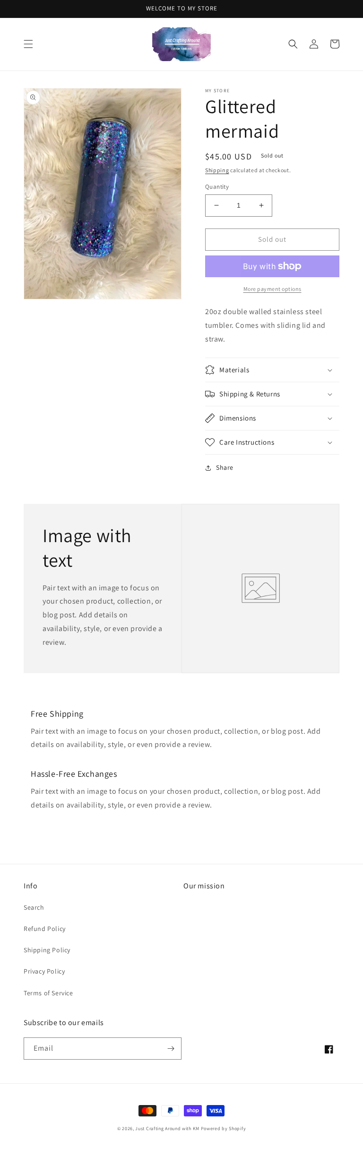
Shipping (217, 170)
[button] (28, 44)
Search (34, 907)
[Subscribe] (170, 1048)
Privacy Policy (44, 971)
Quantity (217, 187)
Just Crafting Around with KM (167, 1128)
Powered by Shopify (223, 1128)
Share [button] (224, 467)
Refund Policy (45, 928)
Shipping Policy (47, 950)
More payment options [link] (272, 288)
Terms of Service (48, 993)
